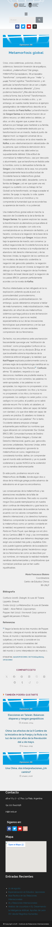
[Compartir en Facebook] (14, 677)
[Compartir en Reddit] (15, 682)
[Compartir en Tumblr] (22, 682)
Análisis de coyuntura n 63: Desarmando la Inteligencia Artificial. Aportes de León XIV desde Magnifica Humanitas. (27, 910)
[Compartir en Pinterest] (22, 677)
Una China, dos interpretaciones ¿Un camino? (26, 770)
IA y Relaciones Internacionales (22, 903)
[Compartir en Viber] (37, 677)
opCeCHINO (8, 660)
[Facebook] (17, 26)
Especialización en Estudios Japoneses (26, 892)
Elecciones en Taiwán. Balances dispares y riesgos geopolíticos (26, 717)
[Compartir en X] (7, 677)
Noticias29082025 (36, 657)
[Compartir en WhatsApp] (37, 682)
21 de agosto (14, 888)
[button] (26, 14)
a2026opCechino (20, 657)
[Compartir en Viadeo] (30, 682)
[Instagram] (34, 26)
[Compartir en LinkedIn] (29, 677)
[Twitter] (23, 26)
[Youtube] (29, 26)
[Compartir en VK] (44, 677)
